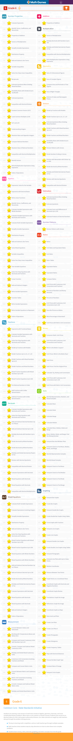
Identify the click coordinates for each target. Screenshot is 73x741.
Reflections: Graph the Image (55, 604)
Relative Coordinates (53, 566)
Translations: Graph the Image (56, 597)
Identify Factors (16, 160)
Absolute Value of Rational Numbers (22, 148)
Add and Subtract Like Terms (20, 60)
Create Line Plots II (52, 629)
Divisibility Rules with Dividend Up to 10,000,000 (22, 92)
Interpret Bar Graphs (53, 497)
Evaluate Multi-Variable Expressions (22, 223)
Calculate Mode (51, 410)
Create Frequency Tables (54, 647)
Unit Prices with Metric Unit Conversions (58, 323)
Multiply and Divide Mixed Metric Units (23, 691)
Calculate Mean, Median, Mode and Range (57, 429)
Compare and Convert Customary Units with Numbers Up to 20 (23, 641)
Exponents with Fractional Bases (21, 329)
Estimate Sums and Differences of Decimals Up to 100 (57, 210)
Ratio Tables (50, 260)
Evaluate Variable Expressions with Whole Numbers (22, 210)
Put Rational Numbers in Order (21, 385)
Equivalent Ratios (52, 266)
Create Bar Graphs (52, 504)
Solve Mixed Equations (18, 248)
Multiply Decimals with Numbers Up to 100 (23, 435)
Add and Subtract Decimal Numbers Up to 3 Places (23, 423)
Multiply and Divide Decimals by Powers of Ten (23, 454)
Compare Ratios (51, 279)
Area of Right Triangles (53, 92)
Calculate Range (51, 416)
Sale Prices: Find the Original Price (57, 366)
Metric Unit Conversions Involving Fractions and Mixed (22, 679)
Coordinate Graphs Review (54, 591)
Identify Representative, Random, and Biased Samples (58, 398)
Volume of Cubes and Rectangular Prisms (57, 98)
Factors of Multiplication (19, 42)
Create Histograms (52, 641)
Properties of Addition (18, 35)
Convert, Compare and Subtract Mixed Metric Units (23, 685)
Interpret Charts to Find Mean (55, 466)
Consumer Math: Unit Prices (55, 335)
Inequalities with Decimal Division (22, 104)
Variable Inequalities (18, 67)
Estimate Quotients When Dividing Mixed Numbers (22, 85)
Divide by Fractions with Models (21, 348)
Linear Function (16, 279)
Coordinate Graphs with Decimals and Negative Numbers (58, 585)
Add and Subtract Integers (19, 285)
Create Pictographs (52, 635)
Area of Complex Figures (54, 79)
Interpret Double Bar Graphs (55, 510)
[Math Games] (36, 2)
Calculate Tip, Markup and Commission (58, 373)
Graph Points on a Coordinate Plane (57, 579)
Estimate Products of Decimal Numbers (58, 216)
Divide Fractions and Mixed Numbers (22, 366)
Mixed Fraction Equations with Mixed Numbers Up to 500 (23, 373)
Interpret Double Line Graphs (55, 541)
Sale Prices (50, 360)
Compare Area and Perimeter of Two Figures (57, 85)
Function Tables (16, 298)
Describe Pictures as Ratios (54, 310)
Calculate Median (52, 423)
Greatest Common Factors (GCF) (21, 110)
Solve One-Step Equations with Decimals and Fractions (21, 273)
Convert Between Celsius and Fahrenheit (20, 629)
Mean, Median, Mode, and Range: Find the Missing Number (58, 435)
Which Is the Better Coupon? (55, 348)
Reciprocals (15, 79)
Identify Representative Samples (56, 454)
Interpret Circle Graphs (53, 672)
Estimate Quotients (17, 98)
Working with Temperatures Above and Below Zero (23, 635)
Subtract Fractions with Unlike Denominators (21, 398)
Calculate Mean (51, 404)
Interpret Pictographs (53, 554)
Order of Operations (18, 173)
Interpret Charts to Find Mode (55, 479)
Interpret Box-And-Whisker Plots (56, 441)
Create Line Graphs (52, 535)
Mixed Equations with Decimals (21, 479)
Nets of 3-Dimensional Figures (55, 73)
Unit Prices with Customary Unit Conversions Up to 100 (56, 304)
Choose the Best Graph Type (55, 660)
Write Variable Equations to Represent (23, 310)
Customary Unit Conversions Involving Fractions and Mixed (23, 660)
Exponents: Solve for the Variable (21, 185)
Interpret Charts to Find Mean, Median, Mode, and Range (58, 447)
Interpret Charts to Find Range (56, 485)
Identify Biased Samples (54, 460)
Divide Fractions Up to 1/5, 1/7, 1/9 (22, 354)
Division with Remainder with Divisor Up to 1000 (58, 160)
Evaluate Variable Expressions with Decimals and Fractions (22, 216)
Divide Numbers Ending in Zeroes (56, 154)
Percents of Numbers (53, 298)
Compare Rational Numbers (20, 142)
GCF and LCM (15, 123)
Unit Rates (50, 254)
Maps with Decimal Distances (55, 654)
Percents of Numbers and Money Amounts (56, 291)
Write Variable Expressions (19, 291)
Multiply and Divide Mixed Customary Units (23, 654)
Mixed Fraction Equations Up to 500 (22, 379)
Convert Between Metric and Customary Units (23, 672)
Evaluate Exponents (17, 23)
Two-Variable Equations (19, 266)
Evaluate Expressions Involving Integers (23, 510)
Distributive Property (18, 54)
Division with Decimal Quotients (21, 460)
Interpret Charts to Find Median (56, 473)
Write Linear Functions (18, 198)
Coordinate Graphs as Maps (55, 610)
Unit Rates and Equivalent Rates (56, 248)
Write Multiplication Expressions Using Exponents (23, 166)
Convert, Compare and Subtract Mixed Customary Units (23, 647)
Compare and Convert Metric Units (22, 666)
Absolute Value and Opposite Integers (23, 135)
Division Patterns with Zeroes (55, 148)
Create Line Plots (52, 622)
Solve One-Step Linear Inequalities (22, 73)
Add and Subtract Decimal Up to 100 (22, 429)
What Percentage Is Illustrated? (56, 316)
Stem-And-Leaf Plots (53, 616)
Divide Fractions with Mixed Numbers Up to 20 (23, 360)
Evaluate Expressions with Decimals (22, 473)
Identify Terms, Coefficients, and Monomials (21, 29)
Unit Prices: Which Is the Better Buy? (57, 354)
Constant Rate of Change (54, 666)
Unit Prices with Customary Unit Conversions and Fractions (56, 285)
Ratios (48, 242)
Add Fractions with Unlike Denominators (19, 391)
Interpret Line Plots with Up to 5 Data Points (58, 560)
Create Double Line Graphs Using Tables (58, 547)
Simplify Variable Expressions (20, 48)
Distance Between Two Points (55, 572)
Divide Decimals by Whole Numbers (22, 441)
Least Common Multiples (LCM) (21, 117)
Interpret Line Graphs (53, 529)
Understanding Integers (19, 129)
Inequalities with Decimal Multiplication (23, 154)
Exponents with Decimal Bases (21, 191)
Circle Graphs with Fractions (55, 522)
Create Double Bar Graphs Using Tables (58, 516)
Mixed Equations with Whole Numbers (23, 554)
